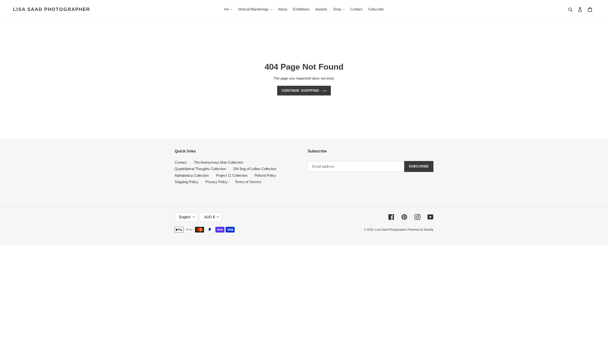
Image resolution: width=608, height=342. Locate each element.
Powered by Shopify (420, 229)
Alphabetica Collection (192, 175)
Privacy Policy (216, 182)
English (184, 217)
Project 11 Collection (231, 175)
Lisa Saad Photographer (51, 9)
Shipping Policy (186, 182)
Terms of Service (248, 182)
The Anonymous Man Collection (218, 162)
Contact (181, 162)
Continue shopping (300, 90)
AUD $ (209, 217)
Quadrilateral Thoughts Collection (200, 169)
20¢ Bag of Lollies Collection (254, 169)
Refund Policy (265, 175)
